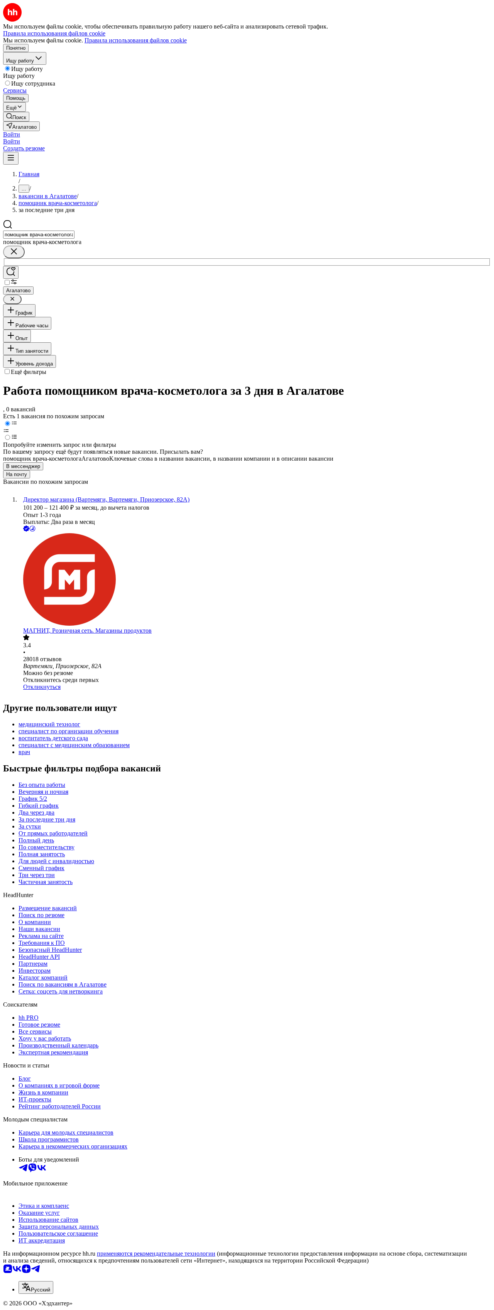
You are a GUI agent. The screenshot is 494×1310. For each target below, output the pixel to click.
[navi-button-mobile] (11, 158)
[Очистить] (14, 252)
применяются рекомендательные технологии (156, 1253)
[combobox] (38, 235)
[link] (16, 116)
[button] (11, 134)
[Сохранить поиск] (11, 272)
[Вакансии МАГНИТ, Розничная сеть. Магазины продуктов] (254, 580)
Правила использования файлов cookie (136, 40)
